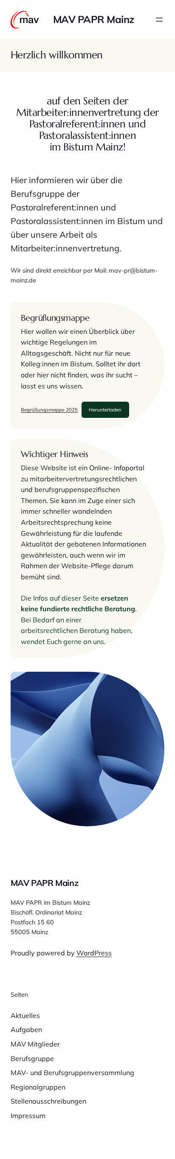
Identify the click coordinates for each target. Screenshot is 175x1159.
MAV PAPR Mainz (93, 19)
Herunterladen (105, 409)
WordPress (94, 953)
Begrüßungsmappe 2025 (49, 409)
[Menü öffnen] (159, 19)
